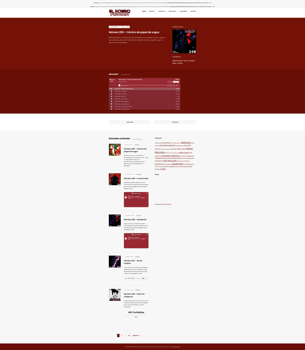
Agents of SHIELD (159, 143)
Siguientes (136, 335)
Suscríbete (183, 11)
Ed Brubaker (168, 149)
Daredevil (157, 149)
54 (129, 335)
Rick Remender (170, 160)
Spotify (180, 63)
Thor (156, 166)
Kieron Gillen (182, 156)
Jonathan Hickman (170, 155)
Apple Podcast (177, 61)
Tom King (160, 166)
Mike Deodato (190, 158)
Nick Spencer (159, 161)
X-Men (163, 169)
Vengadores (178, 166)
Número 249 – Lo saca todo (136, 178)
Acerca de (161, 11)
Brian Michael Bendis (167, 145)
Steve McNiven (168, 164)
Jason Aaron (184, 152)
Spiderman (159, 164)
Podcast (152, 11)
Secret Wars (187, 161)
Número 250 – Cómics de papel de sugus (134, 32)
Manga (165, 158)
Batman (185, 142)
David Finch (163, 149)
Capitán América (180, 145)
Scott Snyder (180, 161)
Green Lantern (168, 152)
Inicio (144, 11)
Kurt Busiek (188, 156)
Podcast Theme (175, 347)
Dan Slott (187, 145)
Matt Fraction (183, 158)
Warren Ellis (184, 166)
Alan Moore (167, 143)
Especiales (172, 11)
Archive (193, 11)
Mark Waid (176, 158)
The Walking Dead (188, 164)
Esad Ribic (174, 149)
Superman (177, 163)
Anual (172, 143)
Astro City (179, 143)
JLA (160, 156)
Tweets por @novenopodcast (163, 204)
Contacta (175, 122)
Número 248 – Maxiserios (135, 219)
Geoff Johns (181, 149)
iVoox (186, 61)
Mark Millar (170, 158)
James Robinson (174, 152)
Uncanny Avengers (168, 166)
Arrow (175, 143)
